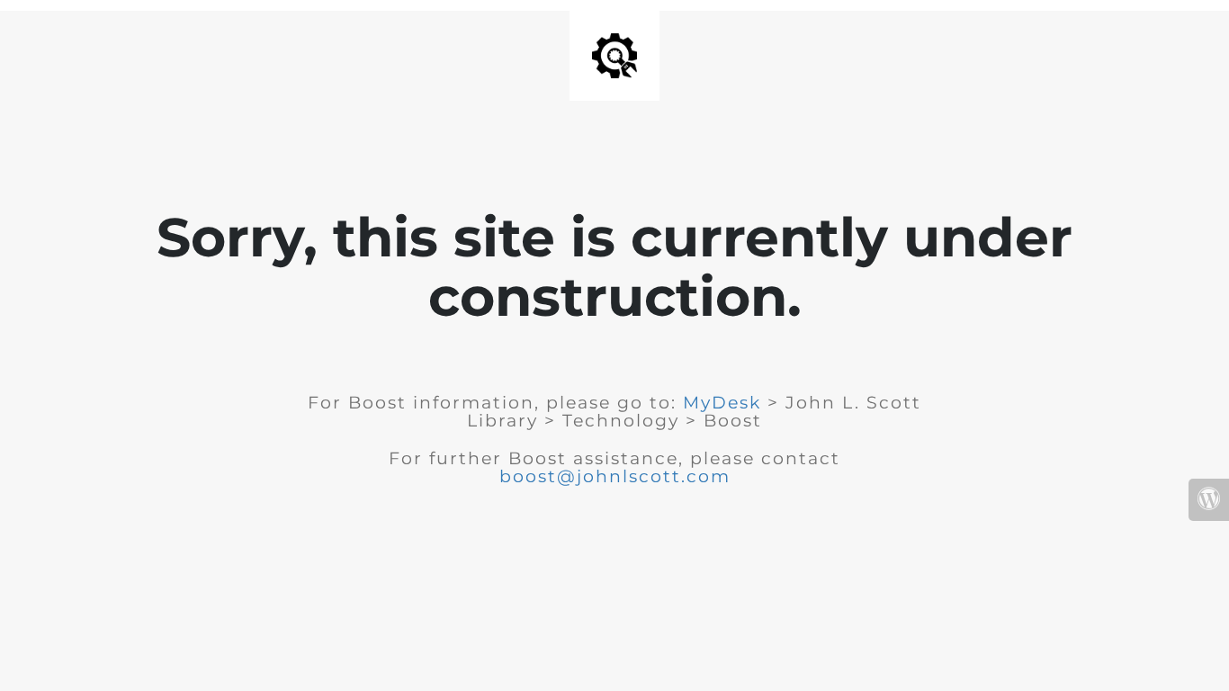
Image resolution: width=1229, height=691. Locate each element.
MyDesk (722, 402)
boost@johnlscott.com (615, 476)
